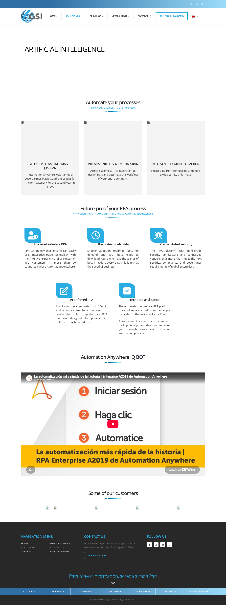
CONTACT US (57, 547)
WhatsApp (169, 544)
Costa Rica (29, 591)
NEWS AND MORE (60, 543)
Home (51, 16)
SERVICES (26, 551)
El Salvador (143, 591)
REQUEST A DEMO (60, 551)
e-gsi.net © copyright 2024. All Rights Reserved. (113, 599)
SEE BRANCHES (97, 555)
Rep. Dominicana (199, 591)
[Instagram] (191, 4)
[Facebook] (186, 4)
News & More (119, 16)
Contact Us (145, 16)
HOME (24, 543)
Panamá (86, 591)
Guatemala (114, 591)
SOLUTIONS (27, 547)
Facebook (149, 544)
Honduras (171, 591)
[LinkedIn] (197, 4)
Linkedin (162, 544)
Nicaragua (57, 591)
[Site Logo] (31, 16)
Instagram (156, 544)
